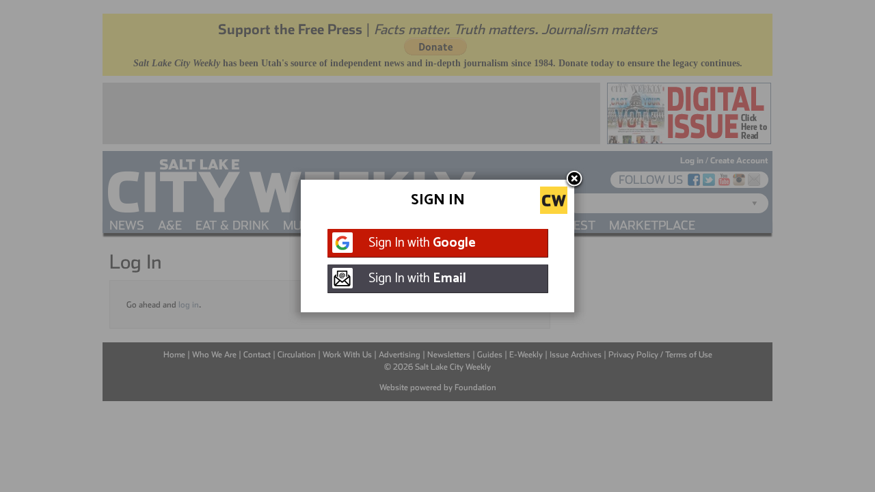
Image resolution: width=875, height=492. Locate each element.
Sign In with (422, 243)
